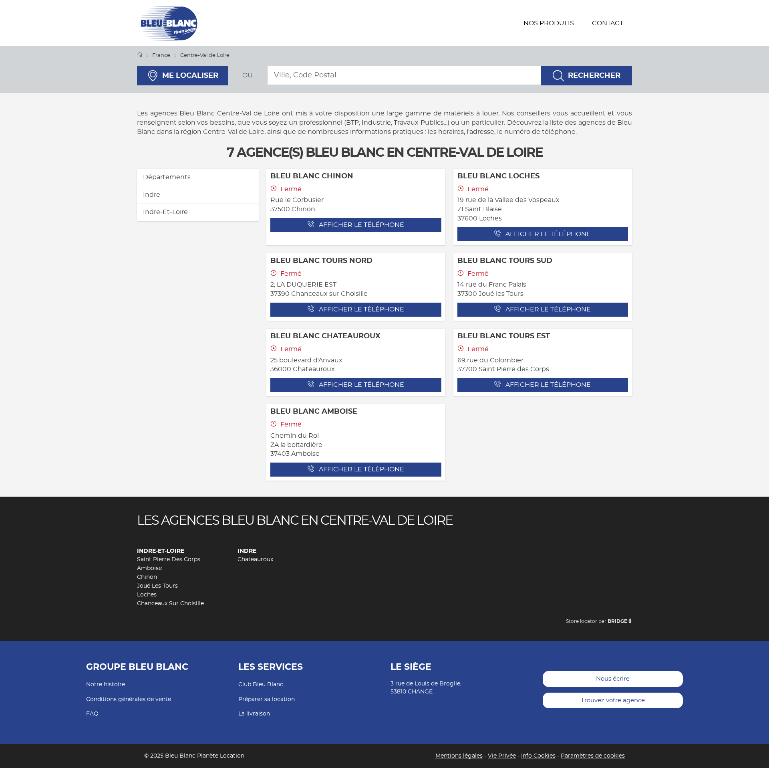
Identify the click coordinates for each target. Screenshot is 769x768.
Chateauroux (255, 559)
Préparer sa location (266, 699)
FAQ (92, 714)
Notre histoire (105, 684)
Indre (247, 551)
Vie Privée (502, 756)
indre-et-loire (165, 212)
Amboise (149, 568)
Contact (607, 23)
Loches (147, 595)
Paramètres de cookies (593, 756)
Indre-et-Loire (160, 551)
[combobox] (404, 75)
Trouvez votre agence (613, 700)
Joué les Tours (157, 586)
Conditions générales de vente (128, 699)
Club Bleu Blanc (260, 684)
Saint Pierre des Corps (168, 559)
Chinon (147, 577)
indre (151, 195)
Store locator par (596, 621)
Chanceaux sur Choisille (170, 603)
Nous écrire (613, 679)
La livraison (254, 714)
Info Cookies (538, 756)
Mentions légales (459, 756)
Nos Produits (548, 23)
